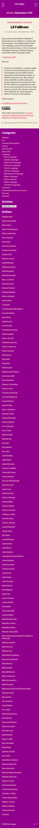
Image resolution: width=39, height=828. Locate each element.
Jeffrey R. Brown (8, 510)
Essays (5, 146)
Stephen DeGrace (9, 777)
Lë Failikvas (19, 27)
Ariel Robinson (8, 263)
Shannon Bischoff (9, 764)
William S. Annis (8, 802)
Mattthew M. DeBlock (10, 655)
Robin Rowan (7, 735)
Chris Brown (7, 326)
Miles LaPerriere (8, 676)
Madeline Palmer (9, 627)
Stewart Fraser (8, 781)
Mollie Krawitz (7, 684)
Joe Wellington (8, 539)
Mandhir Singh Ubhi (10, 632)
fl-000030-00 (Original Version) (15, 103)
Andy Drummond (9, 246)
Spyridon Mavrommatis (11, 772)
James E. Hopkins (9, 468)
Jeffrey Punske (8, 506)
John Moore (7, 548)
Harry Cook (6, 430)
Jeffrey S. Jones (8, 514)
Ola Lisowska (7, 701)
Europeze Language (12, 165)
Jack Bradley (7, 456)
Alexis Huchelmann (10, 229)
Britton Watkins (8, 296)
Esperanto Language (12, 162)
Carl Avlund (6, 300)
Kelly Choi (6, 594)
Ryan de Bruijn (8, 743)
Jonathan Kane (8, 565)
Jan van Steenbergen (10, 481)
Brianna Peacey (8, 288)
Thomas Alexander (10, 789)
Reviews (5, 193)
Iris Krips (5, 443)
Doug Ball (6, 359)
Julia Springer (7, 581)
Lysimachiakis (8, 615)
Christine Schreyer (9, 330)
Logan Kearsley (8, 611)
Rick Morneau (7, 730)
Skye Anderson (8, 768)
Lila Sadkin (6, 606)
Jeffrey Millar (7, 502)
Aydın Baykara (8, 271)
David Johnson (8, 351)
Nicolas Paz (6, 697)
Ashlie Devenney (9, 267)
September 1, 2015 (27, 32)
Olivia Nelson (7, 705)
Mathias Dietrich (8, 642)
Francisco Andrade (10, 393)
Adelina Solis (7, 217)
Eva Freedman (8, 380)
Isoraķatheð (7, 447)
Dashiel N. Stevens (9, 342)
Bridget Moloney (8, 292)
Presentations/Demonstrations (14, 190)
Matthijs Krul (7, 651)
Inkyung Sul (6, 439)
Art (3, 140)
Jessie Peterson (8, 527)
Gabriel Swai (7, 405)
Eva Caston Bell (8, 376)
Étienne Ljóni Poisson (10, 372)
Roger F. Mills (7, 739)
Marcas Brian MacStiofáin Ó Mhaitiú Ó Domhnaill (21, 123)
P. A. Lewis (6, 710)
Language (6, 154)
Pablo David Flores (9, 714)
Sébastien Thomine (10, 760)
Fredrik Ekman (8, 401)
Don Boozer (6, 355)
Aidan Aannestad (9, 221)
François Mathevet (9, 397)
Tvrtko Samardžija (9, 798)
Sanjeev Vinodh (8, 751)
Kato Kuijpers (7, 590)
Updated (5, 196)
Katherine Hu (7, 585)
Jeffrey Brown (8, 493)
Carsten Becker (8, 313)
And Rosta (6, 242)
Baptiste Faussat (9, 275)
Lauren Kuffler (7, 602)
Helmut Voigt (7, 435)
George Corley (8, 414)
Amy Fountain (7, 238)
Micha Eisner (7, 668)
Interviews (6, 152)
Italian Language (10, 176)
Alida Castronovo (9, 233)
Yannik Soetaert (8, 810)
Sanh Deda (6, 747)
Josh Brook (6, 573)
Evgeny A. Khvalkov (10, 384)
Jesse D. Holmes (8, 523)
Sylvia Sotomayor (9, 785)
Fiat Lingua (19, 4)
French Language (11, 168)
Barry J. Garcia (8, 279)
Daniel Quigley (8, 334)
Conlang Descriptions (11, 143)
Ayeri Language (10, 157)
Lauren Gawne (8, 598)
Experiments (7, 149)
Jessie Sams (7, 531)
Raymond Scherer (9, 722)
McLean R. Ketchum (10, 659)
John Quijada (7, 552)
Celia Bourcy (7, 321)
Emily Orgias (7, 367)
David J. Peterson (9, 347)
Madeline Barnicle (9, 619)
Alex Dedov (6, 225)
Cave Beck (6, 317)
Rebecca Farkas (8, 726)
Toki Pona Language (12, 185)
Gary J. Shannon (8, 409)
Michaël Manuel (8, 672)
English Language (14, 22)
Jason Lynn (6, 489)
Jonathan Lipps (8, 569)
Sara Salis (6, 756)
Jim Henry (6, 535)
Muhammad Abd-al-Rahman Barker (16, 689)
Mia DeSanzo (7, 663)
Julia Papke (6, 577)
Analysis (5, 138)
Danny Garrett (8, 338)
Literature (27, 22)
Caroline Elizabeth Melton (12, 309)
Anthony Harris (8, 259)
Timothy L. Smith (9, 793)
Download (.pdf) (9, 57)
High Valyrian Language (13, 174)
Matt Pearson (7, 647)
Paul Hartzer (7, 718)
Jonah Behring (8, 560)
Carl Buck (6, 305)
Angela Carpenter (9, 250)
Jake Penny (6, 460)
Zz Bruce (5, 814)
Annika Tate (7, 254)
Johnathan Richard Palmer (13, 556)
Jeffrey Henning (8, 497)
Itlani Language (10, 179)
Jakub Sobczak (8, 464)
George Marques (9, 418)
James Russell (8, 476)
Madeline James (8, 623)
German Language (11, 171)
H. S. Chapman (8, 426)
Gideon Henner (8, 422)
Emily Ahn (6, 363)
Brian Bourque (8, 284)
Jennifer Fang (7, 518)
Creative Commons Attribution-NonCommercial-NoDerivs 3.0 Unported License (18, 115)
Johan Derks (7, 544)
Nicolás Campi (8, 693)
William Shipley (8, 806)
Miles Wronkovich (9, 680)
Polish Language (10, 182)
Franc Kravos (7, 388)
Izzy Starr (6, 451)
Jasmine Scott (8, 485)
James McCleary (9, 472)
